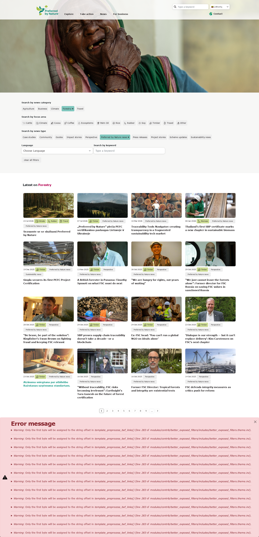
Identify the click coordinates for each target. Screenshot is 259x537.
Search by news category (36, 102)
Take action (87, 14)
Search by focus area (34, 117)
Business (42, 108)
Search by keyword (105, 145)
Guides (59, 137)
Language (27, 145)
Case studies (29, 137)
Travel (80, 108)
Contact (218, 13)
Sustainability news (201, 137)
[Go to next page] (157, 411)
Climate (55, 108)
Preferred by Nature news (114, 137)
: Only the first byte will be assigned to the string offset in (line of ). (132, 430)
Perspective (91, 137)
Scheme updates (178, 137)
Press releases (140, 137)
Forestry (67, 108)
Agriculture (28, 108)
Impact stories (74, 137)
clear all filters (31, 160)
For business (120, 14)
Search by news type (34, 131)
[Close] (255, 422)
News (103, 14)
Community (46, 137)
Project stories (158, 137)
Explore (68, 14)
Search (175, 6)
